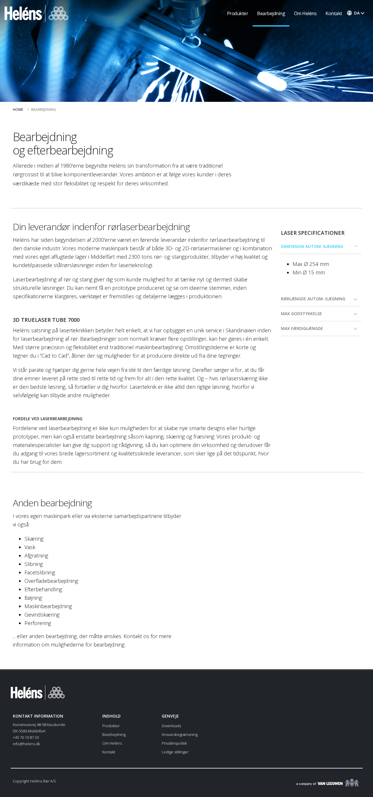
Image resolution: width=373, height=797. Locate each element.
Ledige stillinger (175, 752)
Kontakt (334, 13)
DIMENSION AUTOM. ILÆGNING (312, 246)
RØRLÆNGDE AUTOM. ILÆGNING (313, 298)
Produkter (237, 13)
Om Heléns (305, 13)
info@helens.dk (26, 743)
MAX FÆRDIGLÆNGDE (302, 328)
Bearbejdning (271, 13)
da (357, 13)
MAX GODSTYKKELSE (301, 313)
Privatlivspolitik (174, 743)
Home (18, 109)
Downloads (171, 725)
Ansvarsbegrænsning (180, 734)
